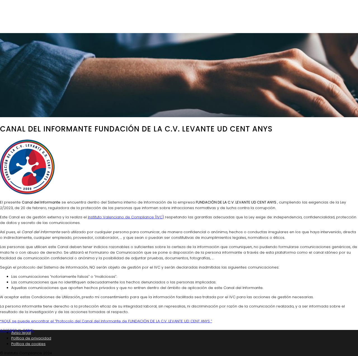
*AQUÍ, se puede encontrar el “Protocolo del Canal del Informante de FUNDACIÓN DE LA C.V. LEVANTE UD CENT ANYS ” (106, 321)
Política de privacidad (31, 338)
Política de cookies (28, 343)
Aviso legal (21, 332)
